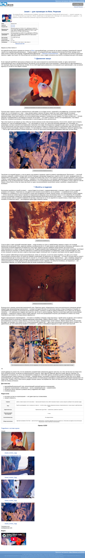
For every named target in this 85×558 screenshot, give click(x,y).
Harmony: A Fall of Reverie (50, 53)
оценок (17, 428)
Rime (33, 50)
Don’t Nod (13, 25)
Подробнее (4, 428)
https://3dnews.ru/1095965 (77, 1)
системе (12, 428)
